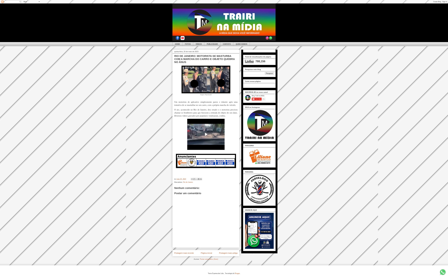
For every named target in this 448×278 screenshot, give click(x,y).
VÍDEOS (199, 44)
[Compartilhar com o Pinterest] (201, 179)
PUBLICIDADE (212, 44)
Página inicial (206, 253)
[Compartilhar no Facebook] (199, 179)
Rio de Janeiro (188, 182)
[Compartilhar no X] (196, 179)
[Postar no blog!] (194, 179)
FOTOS (188, 44)
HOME (177, 44)
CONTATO (227, 44)
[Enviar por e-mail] (192, 179)
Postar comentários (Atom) (209, 259)
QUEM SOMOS (241, 44)
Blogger (237, 273)
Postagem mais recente (184, 253)
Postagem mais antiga (228, 253)
